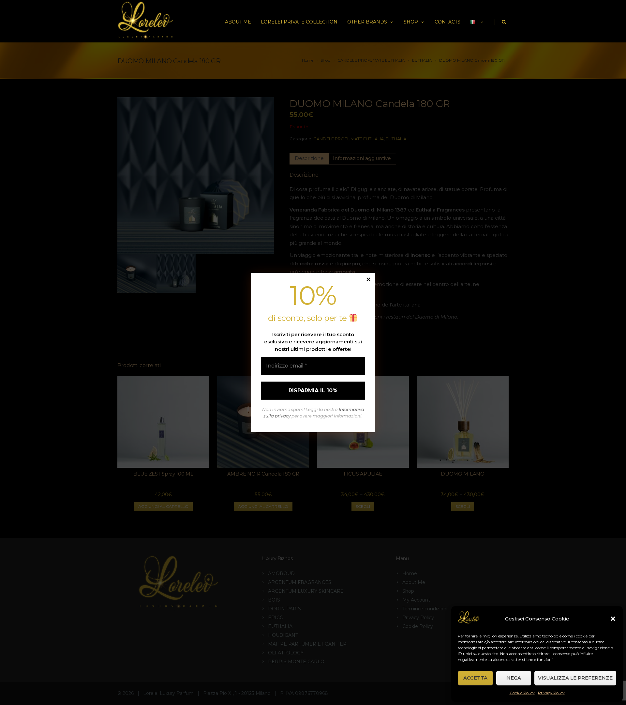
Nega (513, 678)
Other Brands (367, 22)
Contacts (447, 22)
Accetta (475, 678)
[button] (613, 619)
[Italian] (477, 21)
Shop (411, 22)
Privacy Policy (551, 692)
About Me (238, 22)
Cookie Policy (522, 692)
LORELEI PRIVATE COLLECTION (299, 22)
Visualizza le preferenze (575, 678)
